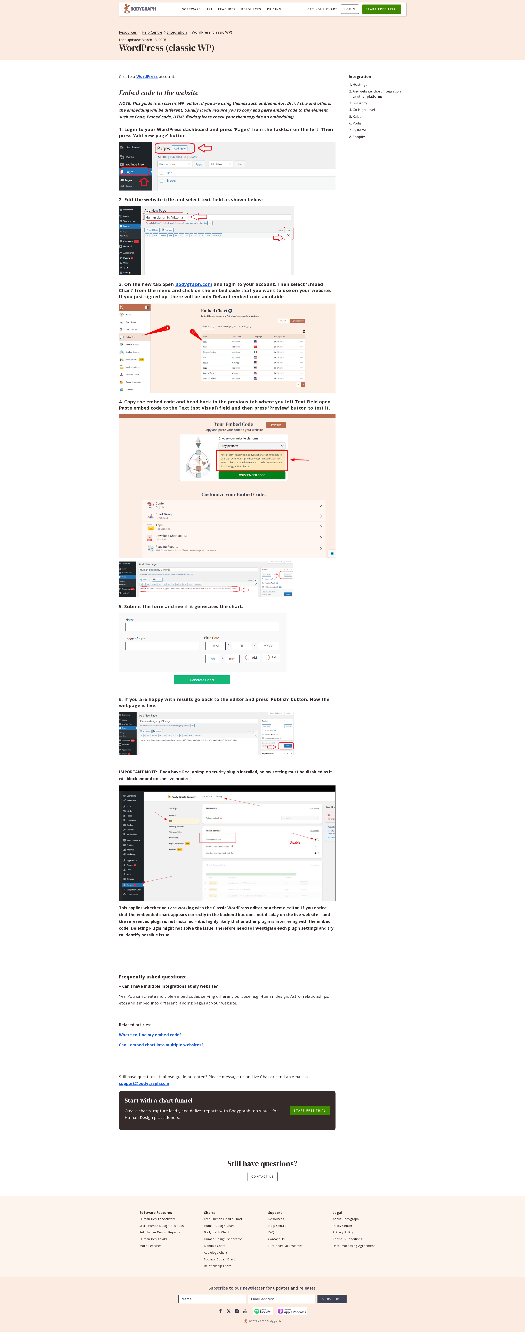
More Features (150, 1246)
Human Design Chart (219, 1226)
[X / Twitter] (229, 1311)
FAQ (271, 1232)
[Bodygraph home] (140, 9)
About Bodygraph (346, 1219)
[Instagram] (237, 1311)
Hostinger (361, 84)
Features (226, 9)
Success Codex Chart (219, 1259)
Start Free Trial (382, 9)
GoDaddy (360, 103)
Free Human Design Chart (223, 1219)
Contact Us (262, 1176)
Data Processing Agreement (354, 1246)
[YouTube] (245, 1311)
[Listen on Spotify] (263, 1311)
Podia (357, 123)
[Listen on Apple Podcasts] (292, 1311)
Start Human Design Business (161, 1226)
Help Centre (152, 32)
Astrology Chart (215, 1252)
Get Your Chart (322, 9)
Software (191, 9)
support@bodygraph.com (144, 1083)
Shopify (359, 137)
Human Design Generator (223, 1239)
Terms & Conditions (347, 1239)
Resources (251, 9)
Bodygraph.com (193, 284)
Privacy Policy (343, 1232)
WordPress (147, 76)
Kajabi (358, 116)
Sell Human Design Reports (159, 1232)
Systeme (359, 130)
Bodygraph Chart (216, 1232)
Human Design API (153, 1239)
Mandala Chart (214, 1246)
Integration (177, 32)
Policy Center (343, 1226)
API (209, 9)
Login (349, 9)
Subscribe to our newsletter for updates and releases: (263, 1288)
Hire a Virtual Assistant (285, 1246)
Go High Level (364, 109)
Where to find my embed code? (150, 1035)
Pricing (274, 9)
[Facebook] (220, 1311)
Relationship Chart (217, 1266)
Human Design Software (157, 1219)
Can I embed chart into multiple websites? (161, 1045)
